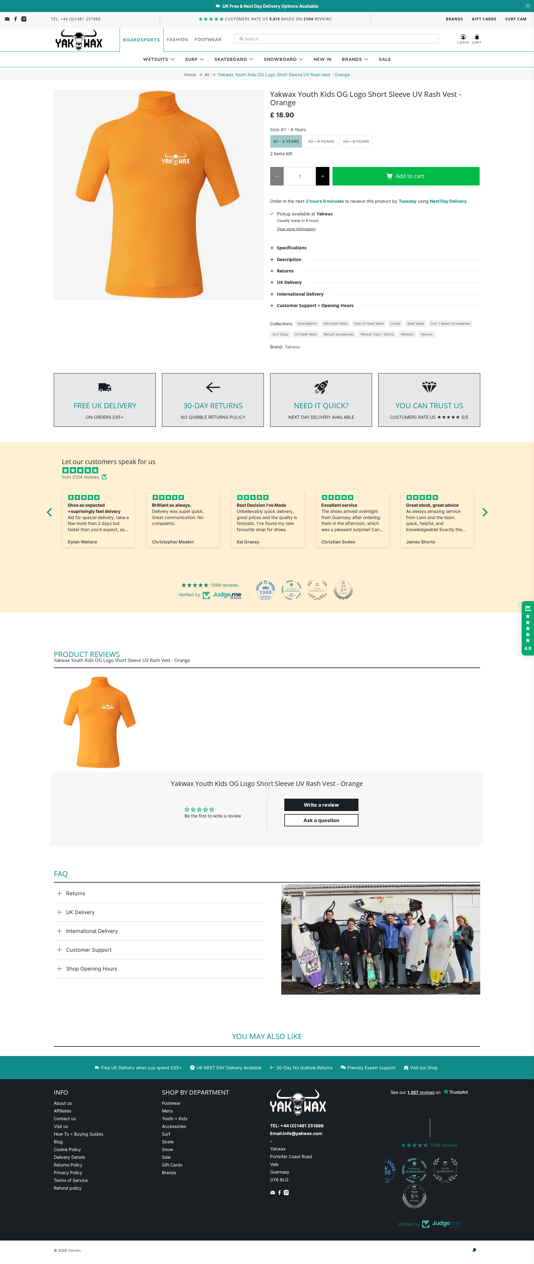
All (207, 75)
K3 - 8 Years (356, 141)
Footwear (208, 40)
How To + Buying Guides (78, 1134)
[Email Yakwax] (7, 19)
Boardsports (141, 40)
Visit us (61, 1126)
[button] (528, 628)
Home (190, 75)
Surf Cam (516, 19)
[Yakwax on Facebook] (15, 19)
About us (63, 1103)
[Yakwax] (79, 39)
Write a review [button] (321, 805)
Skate (168, 1141)
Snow (167, 1149)
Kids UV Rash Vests (369, 324)
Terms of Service (71, 1180)
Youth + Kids (174, 1118)
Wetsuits (155, 59)
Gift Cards (484, 19)
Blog (58, 1141)
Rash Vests (415, 324)
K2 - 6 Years (321, 141)
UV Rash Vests (306, 334)
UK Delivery (80, 912)
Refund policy (68, 1188)
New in (323, 59)
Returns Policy (68, 1164)
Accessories (174, 1126)
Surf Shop (280, 334)
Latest (395, 324)
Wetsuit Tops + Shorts (377, 334)
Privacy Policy (68, 1172)
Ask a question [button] (321, 820)
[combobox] (336, 39)
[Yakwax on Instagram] (24, 19)
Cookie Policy (67, 1149)
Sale (385, 59)
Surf (191, 59)
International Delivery (92, 931)
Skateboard (230, 59)
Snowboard (280, 59)
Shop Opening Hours (91, 969)
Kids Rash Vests (335, 324)
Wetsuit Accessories (339, 334)
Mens (167, 1110)
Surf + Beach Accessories (450, 324)
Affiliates (62, 1110)
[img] (270, 470)
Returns (75, 893)
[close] (528, 6)
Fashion (177, 40)
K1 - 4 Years (286, 141)
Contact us (65, 1118)
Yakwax (427, 334)
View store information (296, 229)
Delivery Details (69, 1157)
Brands (454, 19)
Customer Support (89, 950)
